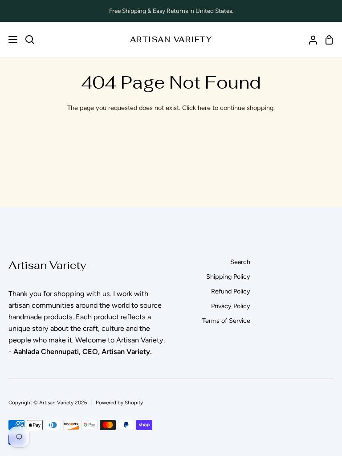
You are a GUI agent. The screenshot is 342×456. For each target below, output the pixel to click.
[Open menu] (9, 40)
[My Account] (309, 39)
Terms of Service (226, 321)
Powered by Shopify (119, 402)
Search (240, 262)
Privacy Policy (230, 306)
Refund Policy (230, 291)
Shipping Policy (228, 277)
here (204, 108)
